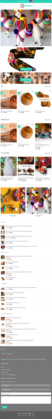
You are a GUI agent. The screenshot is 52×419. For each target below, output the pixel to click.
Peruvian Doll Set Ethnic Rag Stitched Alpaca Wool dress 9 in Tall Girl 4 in (42, 179)
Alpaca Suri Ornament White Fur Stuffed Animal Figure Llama (7, 179)
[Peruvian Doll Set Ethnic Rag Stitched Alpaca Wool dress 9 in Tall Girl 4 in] (43, 166)
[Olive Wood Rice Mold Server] (9, 99)
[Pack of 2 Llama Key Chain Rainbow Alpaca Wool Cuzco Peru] (43, 132)
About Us (3, 367)
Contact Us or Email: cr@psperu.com (9, 374)
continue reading (42, 359)
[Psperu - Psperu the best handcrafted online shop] (26, 5)
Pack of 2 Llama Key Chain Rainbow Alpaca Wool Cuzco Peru (42, 145)
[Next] (49, 27)
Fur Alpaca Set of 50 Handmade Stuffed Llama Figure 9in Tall (26, 179)
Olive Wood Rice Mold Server (7, 111)
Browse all (47, 153)
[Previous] (3, 27)
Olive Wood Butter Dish (40, 111)
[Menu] (1, 5)
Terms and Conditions (5, 369)
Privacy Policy (4, 372)
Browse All (47, 86)
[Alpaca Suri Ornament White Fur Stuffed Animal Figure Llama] (9, 166)
